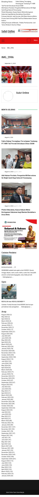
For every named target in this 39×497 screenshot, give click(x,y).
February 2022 (6, 423)
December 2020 (7, 452)
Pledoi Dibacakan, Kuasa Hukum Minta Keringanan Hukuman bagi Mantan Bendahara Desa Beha (19, 212)
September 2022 (7, 408)
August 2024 (6, 359)
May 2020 (5, 467)
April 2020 (5, 469)
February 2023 (6, 397)
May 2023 (5, 391)
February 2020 (6, 473)
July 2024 (5, 361)
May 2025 (5, 340)
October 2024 (6, 355)
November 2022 (7, 403)
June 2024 (5, 363)
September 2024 (7, 357)
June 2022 (5, 414)
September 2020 (7, 459)
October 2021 (6, 431)
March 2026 (5, 321)
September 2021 (7, 433)
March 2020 (5, 471)
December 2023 (7, 376)
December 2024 (7, 351)
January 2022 (6, 425)
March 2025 (5, 344)
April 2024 (5, 367)
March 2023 (5, 395)
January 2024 (6, 374)
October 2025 (6, 329)
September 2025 (7, 331)
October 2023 (6, 380)
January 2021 (6, 450)
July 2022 (5, 412)
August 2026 (6, 314)
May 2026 (5, 317)
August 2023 (6, 384)
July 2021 (5, 437)
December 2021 (7, 427)
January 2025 (6, 348)
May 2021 (5, 442)
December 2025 (7, 327)
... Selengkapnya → (7, 277)
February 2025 (6, 346)
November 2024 (7, 353)
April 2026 (5, 319)
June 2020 (5, 465)
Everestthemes (28, 492)
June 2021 (5, 439)
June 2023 (5, 389)
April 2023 (5, 393)
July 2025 (5, 336)
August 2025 (6, 334)
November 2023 (7, 378)
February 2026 (6, 323)
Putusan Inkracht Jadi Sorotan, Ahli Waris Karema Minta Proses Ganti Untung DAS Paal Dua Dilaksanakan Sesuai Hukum (19, 18)
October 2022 (6, 406)
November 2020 (7, 454)
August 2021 (6, 435)
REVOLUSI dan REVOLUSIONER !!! (13, 301)
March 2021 (5, 446)
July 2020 (5, 463)
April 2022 (5, 418)
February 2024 (6, 372)
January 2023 (6, 399)
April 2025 (5, 342)
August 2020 (6, 461)
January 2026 (6, 325)
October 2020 (6, 456)
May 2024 (5, 365)
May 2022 (5, 416)
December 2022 (7, 401)
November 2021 (7, 429)
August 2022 (6, 410)
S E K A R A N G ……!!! (9, 267)
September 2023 (7, 382)
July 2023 (5, 387)
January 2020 (6, 476)
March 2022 (5, 420)
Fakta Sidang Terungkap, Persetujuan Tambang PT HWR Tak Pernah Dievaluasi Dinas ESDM (18, 4)
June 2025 (5, 338)
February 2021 (6, 448)
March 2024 (5, 370)
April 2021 (5, 444)
